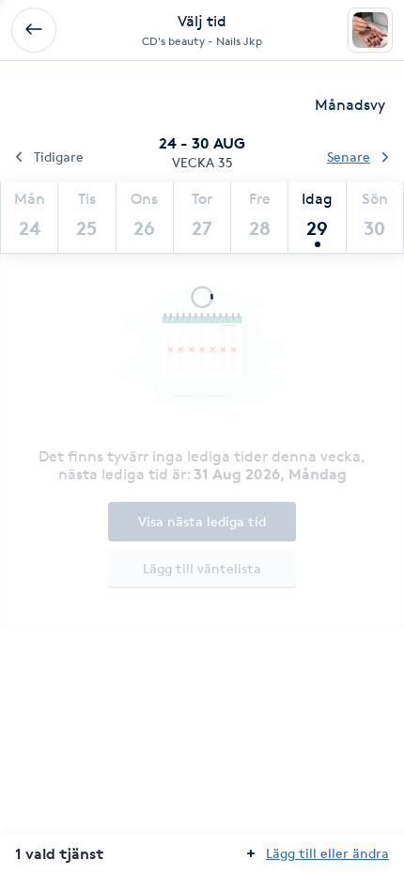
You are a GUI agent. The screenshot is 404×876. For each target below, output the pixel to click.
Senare (348, 156)
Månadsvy (350, 105)
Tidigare (59, 156)
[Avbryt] (33, 30)
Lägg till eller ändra (327, 853)
